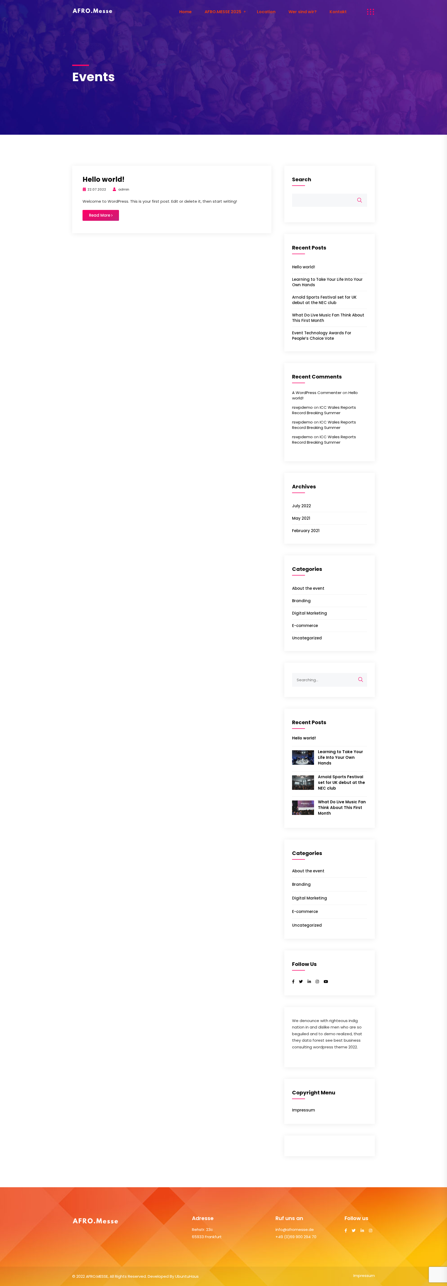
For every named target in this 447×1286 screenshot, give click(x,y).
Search (301, 179)
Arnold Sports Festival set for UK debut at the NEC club (324, 299)
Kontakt (338, 12)
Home (185, 12)
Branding (301, 600)
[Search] (360, 680)
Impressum (303, 1110)
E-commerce (305, 625)
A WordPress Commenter (316, 392)
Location (266, 12)
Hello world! (103, 179)
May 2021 (301, 518)
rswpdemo (302, 407)
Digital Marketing (309, 613)
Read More (100, 215)
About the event (308, 588)
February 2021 (305, 530)
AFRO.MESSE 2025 (223, 12)
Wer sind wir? (302, 12)
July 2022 (301, 506)
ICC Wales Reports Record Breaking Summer (324, 410)
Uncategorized (307, 638)
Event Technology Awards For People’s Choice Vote (321, 335)
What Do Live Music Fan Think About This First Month (342, 807)
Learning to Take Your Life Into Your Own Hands (340, 757)
